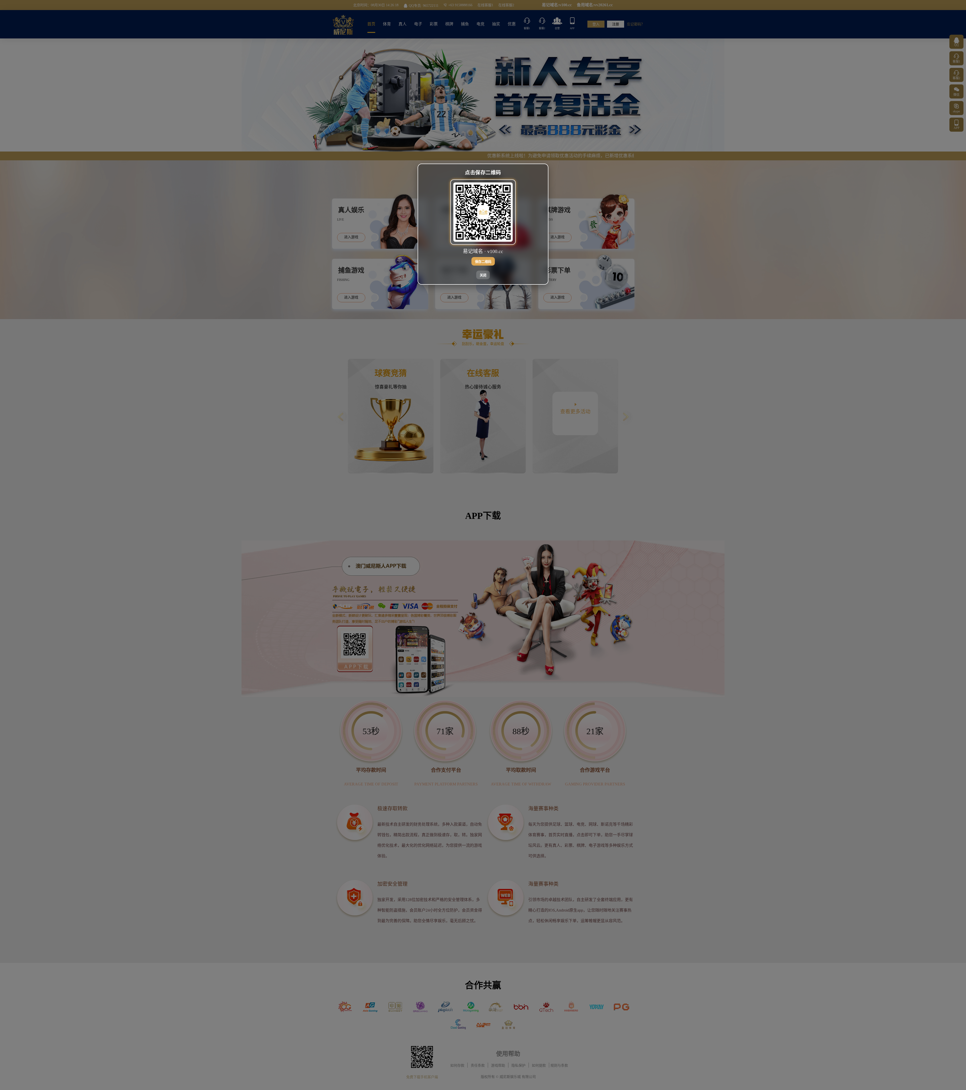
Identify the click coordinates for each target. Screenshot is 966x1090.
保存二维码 (483, 261)
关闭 (483, 275)
